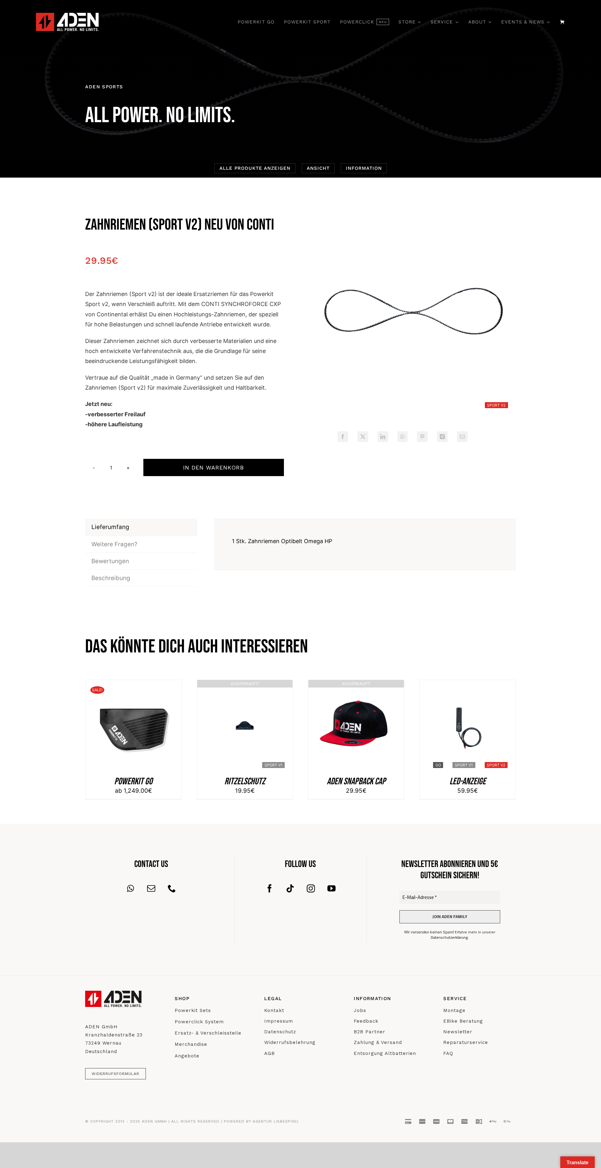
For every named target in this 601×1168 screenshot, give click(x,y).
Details (133, 729)
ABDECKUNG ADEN (468, 781)
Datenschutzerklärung (449, 937)
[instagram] (311, 888)
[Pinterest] (422, 437)
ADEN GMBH (154, 1121)
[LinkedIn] (383, 437)
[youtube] (331, 888)
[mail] (151, 888)
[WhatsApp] (402, 437)
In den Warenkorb (213, 467)
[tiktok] (290, 888)
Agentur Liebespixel (276, 1121)
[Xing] (442, 437)
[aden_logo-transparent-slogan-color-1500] (113, 993)
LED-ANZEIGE (356, 781)
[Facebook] (343, 437)
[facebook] (269, 888)
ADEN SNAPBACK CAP (244, 781)
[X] (363, 437)
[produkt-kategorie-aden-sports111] (412, 312)
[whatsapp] (130, 888)
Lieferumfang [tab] (110, 527)
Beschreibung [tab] (110, 578)
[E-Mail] (462, 437)
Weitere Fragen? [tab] (114, 544)
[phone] (172, 888)
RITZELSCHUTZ (133, 781)
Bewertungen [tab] (110, 561)
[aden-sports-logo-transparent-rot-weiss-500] (67, 15)
